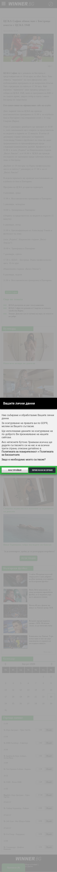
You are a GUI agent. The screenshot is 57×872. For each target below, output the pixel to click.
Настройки (14, 470)
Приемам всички (42, 470)
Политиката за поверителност (19, 451)
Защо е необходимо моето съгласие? (24, 459)
